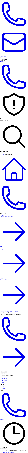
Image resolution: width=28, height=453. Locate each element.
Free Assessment (2, 62)
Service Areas (3, 153)
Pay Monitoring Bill (4, 388)
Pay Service (1, 57)
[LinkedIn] (2, 449)
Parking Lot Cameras (4, 381)
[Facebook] (0, 449)
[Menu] (0, 60)
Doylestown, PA (8, 311)
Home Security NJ (4, 379)
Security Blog (3, 154)
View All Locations (15, 311)
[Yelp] (3, 449)
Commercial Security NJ (4, 378)
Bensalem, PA (11, 311)
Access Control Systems (4, 380)
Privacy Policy (2, 452)
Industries (3, 386)
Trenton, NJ (4, 311)
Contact (3, 387)
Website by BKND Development (11, 452)
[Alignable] (1, 449)
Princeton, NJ (1, 311)
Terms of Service (6, 452)
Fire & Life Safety (4, 382)
